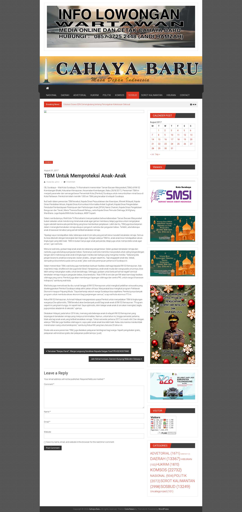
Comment (49, 384)
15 (159, 139)
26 (185, 144)
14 (153, 139)
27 (191, 144)
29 (159, 148)
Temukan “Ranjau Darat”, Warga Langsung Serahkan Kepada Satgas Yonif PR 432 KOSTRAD (88, 351)
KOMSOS (119, 95)
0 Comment (70, 182)
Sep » (157, 154)
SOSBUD (132, 95)
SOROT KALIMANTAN (151, 95)
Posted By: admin (53, 182)
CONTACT (185, 95)
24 (172, 144)
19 (185, 139)
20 (191, 139)
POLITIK (107, 95)
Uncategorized (161, 491)
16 (165, 139)
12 (185, 135)
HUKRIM (94, 95)
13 (191, 135)
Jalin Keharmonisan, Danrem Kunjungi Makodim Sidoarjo (116, 359)
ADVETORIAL (79, 95)
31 (172, 148)
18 (178, 139)
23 (165, 144)
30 (165, 148)
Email (47, 422)
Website (47, 432)
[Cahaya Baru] (47, 88)
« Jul (152, 154)
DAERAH (65, 95)
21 (153, 144)
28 (153, 148)
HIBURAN (171, 95)
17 (172, 139)
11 (178, 135)
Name (47, 412)
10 (172, 135)
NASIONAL (51, 95)
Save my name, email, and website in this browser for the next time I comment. (80, 442)
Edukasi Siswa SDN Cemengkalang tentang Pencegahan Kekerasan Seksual (97, 104)
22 (159, 144)
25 (178, 144)
